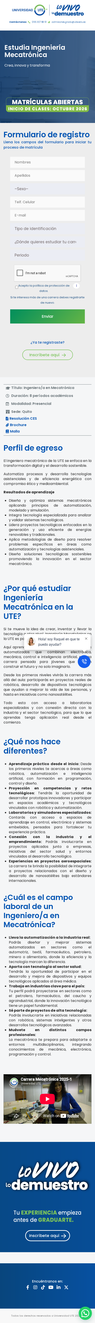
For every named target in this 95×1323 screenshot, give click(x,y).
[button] (40, 388)
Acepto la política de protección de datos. (44, 288)
